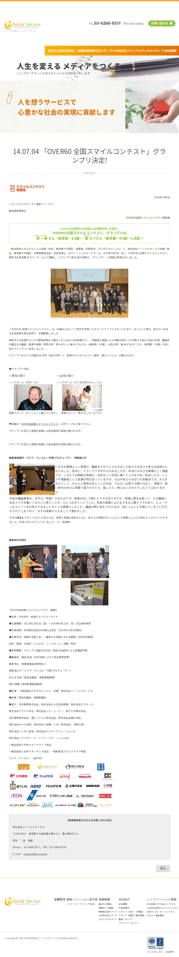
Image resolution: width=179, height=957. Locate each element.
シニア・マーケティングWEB (80, 903)
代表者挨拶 (124, 907)
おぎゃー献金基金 (155, 915)
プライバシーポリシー (129, 922)
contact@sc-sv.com (35, 854)
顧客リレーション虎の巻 (82, 899)
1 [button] (145, 130)
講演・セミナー (126, 919)
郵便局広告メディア (99, 50)
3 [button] (152, 130)
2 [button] (148, 130)
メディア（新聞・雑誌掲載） (132, 915)
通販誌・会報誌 (75, 50)
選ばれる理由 (56, 50)
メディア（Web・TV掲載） (131, 911)
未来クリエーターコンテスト (161, 911)
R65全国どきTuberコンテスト (161, 903)
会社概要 (170, 50)
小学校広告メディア (125, 50)
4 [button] (155, 130)
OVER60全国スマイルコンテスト (39, 424)
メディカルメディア (151, 50)
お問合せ (60, 899)
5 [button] (159, 130)
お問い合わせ (160, 23)
